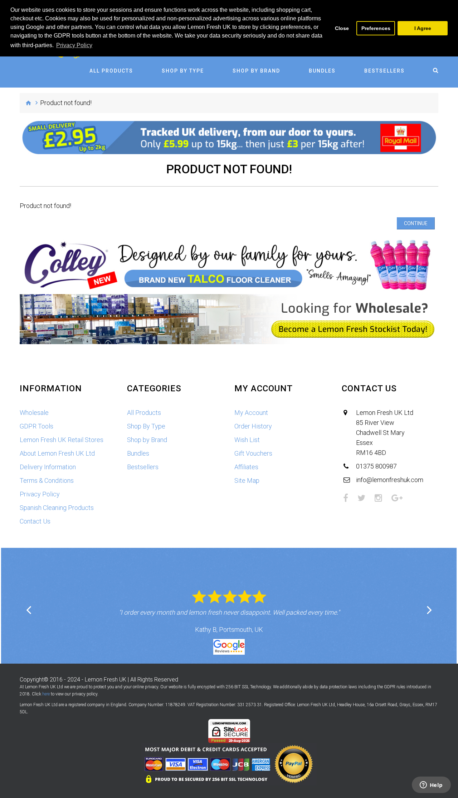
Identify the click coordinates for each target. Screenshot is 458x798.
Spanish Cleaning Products (57, 507)
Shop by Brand (256, 71)
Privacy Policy (40, 494)
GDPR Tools (36, 426)
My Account (251, 412)
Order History (253, 426)
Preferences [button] (375, 28)
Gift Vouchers (253, 453)
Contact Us (35, 521)
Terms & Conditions (47, 480)
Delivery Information (48, 467)
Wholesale (34, 412)
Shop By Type (183, 71)
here (46, 694)
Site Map (246, 480)
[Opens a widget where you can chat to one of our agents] (431, 785)
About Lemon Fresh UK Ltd (57, 453)
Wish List (247, 439)
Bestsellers (384, 71)
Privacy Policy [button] (74, 45)
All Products (111, 71)
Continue (416, 223)
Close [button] (342, 28)
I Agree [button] (422, 28)
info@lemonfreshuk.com (389, 480)
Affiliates (246, 467)
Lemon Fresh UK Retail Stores (61, 439)
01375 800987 (376, 466)
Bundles (322, 71)
